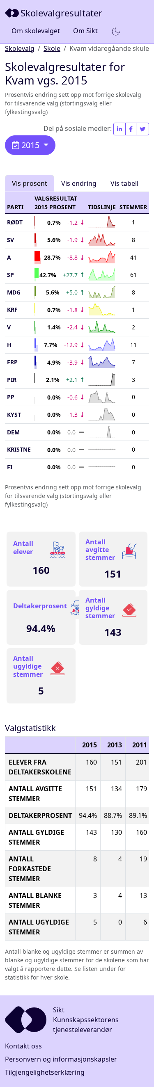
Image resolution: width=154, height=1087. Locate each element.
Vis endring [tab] (79, 183)
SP (10, 275)
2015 (30, 145)
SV (10, 240)
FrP (12, 362)
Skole (52, 48)
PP (10, 397)
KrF (12, 309)
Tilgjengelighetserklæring (45, 1072)
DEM (13, 432)
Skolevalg (19, 48)
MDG (14, 292)
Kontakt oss (23, 1045)
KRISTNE (19, 449)
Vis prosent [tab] (29, 183)
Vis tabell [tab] (124, 183)
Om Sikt (85, 30)
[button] (115, 31)
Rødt (15, 222)
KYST (14, 414)
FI (9, 467)
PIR (11, 380)
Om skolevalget (35, 30)
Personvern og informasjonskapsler (61, 1059)
